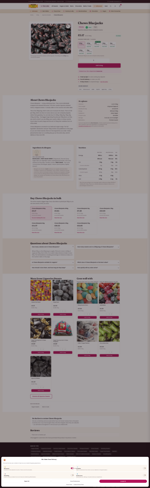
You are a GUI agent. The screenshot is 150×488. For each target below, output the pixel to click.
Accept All (123, 481)
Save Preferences (75, 481)
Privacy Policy (69, 484)
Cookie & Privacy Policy (79, 484)
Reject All (26, 481)
